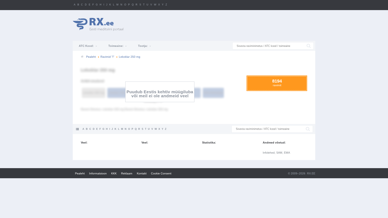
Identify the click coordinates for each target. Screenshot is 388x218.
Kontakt (142, 173)
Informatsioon (98, 173)
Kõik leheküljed (213, 92)
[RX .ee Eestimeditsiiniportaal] (100, 24)
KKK (114, 173)
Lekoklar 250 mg (93, 92)
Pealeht (80, 173)
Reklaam (126, 173)
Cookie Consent (161, 173)
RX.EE (311, 173)
